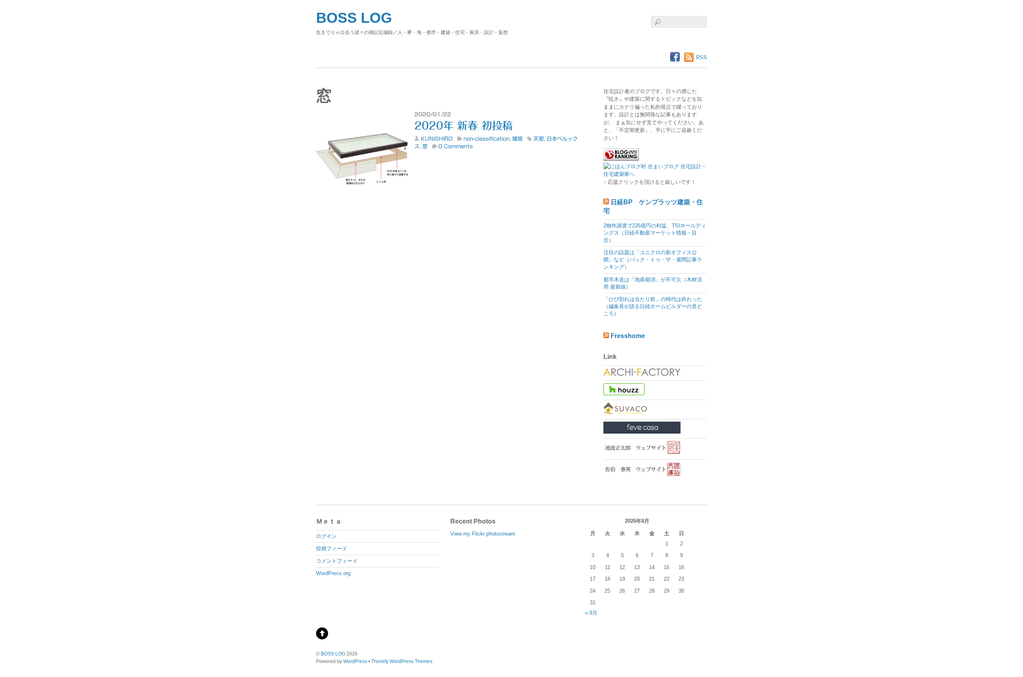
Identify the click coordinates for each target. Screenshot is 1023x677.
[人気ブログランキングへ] (621, 159)
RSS (701, 57)
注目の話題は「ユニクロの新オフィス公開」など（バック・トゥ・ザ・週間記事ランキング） (652, 259)
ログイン (326, 536)
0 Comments (455, 146)
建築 (517, 138)
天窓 (538, 138)
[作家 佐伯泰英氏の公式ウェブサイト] (642, 475)
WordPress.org (333, 573)
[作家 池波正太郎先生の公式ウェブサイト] (642, 453)
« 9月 (591, 613)
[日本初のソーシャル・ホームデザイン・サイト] (625, 413)
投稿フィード (331, 549)
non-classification (487, 138)
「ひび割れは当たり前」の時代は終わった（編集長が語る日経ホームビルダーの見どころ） (652, 306)
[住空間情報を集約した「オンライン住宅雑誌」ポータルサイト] (642, 432)
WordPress (355, 661)
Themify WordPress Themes (401, 661)
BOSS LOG (333, 653)
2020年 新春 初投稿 (463, 125)
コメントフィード (337, 561)
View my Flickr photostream (482, 534)
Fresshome (628, 336)
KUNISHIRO (437, 138)
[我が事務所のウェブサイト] (642, 374)
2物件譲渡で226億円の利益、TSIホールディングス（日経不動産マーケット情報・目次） (654, 233)
